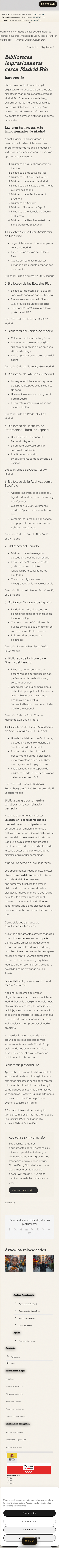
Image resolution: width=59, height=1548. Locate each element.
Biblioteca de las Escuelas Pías (29, 283)
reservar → (38, 14)
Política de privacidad (14, 1386)
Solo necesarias (29, 1521)
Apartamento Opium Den (29, 1311)
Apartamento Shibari (27, 1318)
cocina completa (14, 947)
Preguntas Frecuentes (27, 1341)
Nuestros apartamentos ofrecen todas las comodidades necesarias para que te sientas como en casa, (29, 938)
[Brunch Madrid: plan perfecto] (15, 1256)
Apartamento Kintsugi (28, 1304)
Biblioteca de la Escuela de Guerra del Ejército (25, 660)
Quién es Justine (25, 1325)
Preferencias (29, 1530)
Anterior (33, 47)
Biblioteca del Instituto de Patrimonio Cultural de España (27, 428)
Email (13, 1363)
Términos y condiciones (15, 1409)
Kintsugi (19, 39)
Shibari (28, 39)
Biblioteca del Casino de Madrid (30, 331)
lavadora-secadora (36, 947)
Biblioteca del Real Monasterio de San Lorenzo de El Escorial (29, 729)
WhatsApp (15, 1357)
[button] (51, 1493)
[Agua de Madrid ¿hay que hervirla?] (43, 1256)
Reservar (48, 4)
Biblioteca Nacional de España (30, 602)
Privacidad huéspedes (14, 1394)
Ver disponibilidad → (23, 1190)
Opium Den (39, 39)
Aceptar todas (29, 1513)
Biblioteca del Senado (23, 546)
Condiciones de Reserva (15, 1417)
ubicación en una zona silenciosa (29, 951)
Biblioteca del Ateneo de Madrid (31, 374)
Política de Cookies (13, 1402)
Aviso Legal (10, 1379)
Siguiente (46, 47)
